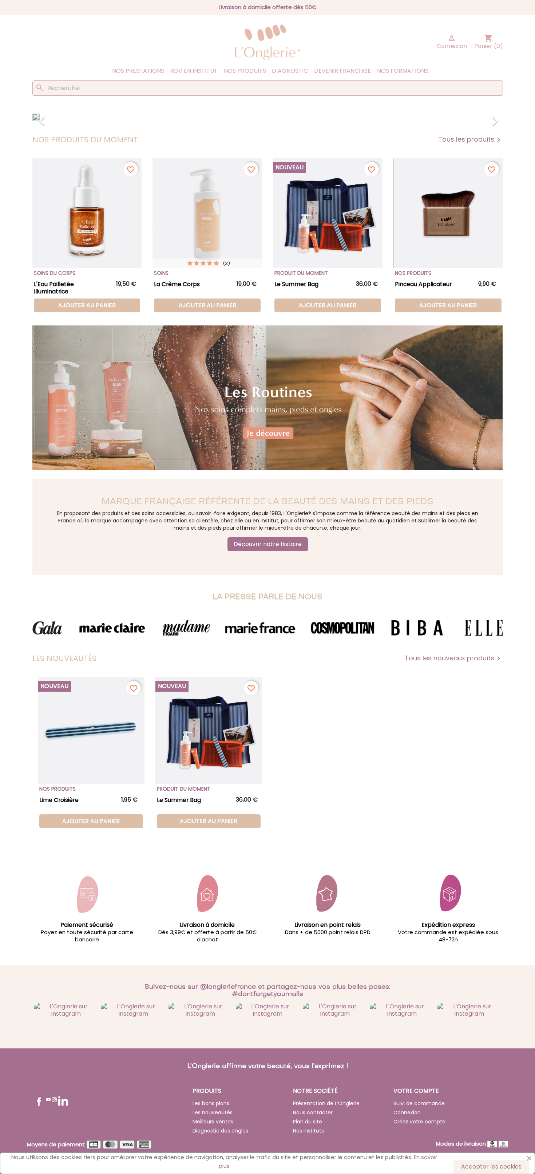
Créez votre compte (419, 1121)
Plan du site (307, 1121)
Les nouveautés (213, 1112)
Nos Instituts (308, 1130)
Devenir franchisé (342, 71)
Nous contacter (313, 1112)
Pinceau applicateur (423, 284)
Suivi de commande (419, 1103)
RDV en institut (194, 71)
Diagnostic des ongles (220, 1130)
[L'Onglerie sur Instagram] (66, 1009)
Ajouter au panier (87, 305)
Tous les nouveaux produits (454, 658)
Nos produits (245, 71)
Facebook (39, 1101)
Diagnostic (290, 71)
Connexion (407, 1112)
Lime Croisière (59, 800)
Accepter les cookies (491, 1166)
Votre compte (416, 1091)
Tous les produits (470, 139)
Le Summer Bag (296, 284)
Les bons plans (211, 1103)
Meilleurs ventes (213, 1121)
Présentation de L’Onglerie (326, 1103)
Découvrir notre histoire (268, 544)
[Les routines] (267, 397)
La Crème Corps (177, 284)
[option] (267, 117)
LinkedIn (63, 1101)
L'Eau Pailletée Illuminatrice (54, 287)
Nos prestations (138, 71)
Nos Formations (402, 71)
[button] (67, 117)
